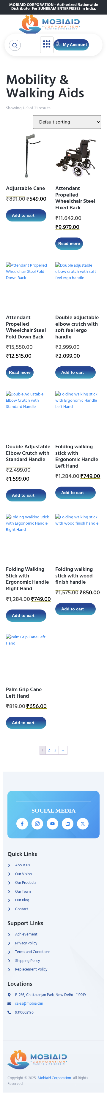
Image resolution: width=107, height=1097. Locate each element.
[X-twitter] (83, 824)
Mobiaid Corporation (54, 1078)
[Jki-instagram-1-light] (37, 824)
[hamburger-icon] (47, 45)
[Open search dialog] (15, 45)
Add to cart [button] (23, 215)
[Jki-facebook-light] (22, 824)
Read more (69, 243)
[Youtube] (52, 824)
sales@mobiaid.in (29, 1004)
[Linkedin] (67, 824)
